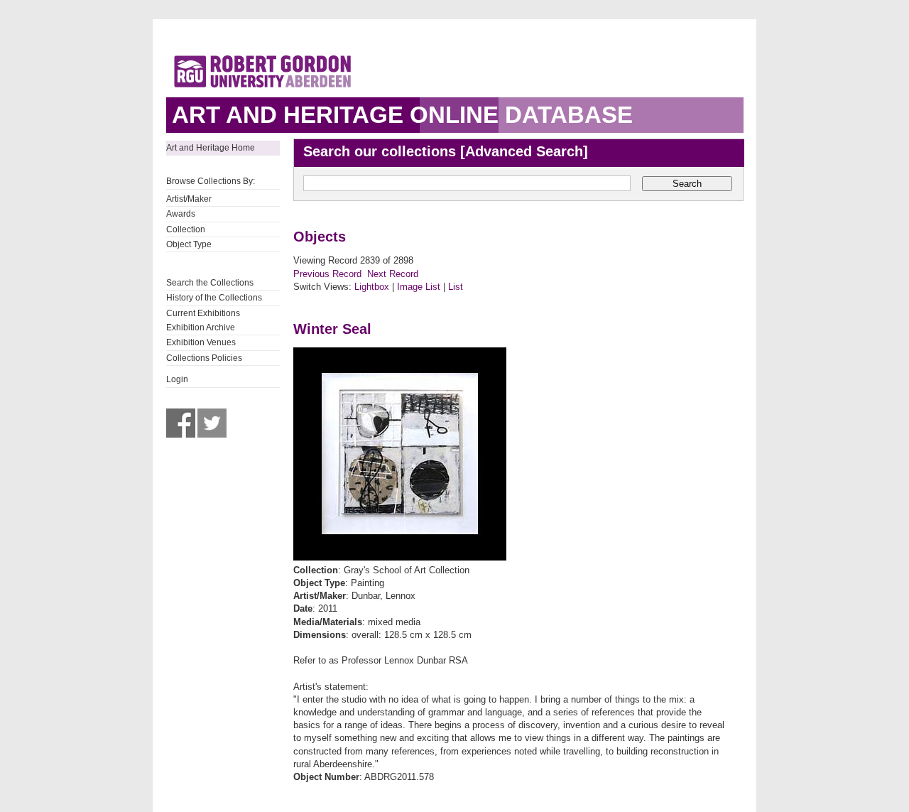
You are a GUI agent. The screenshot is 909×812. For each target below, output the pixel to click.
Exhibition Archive (200, 327)
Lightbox (371, 286)
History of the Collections (214, 298)
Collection (185, 229)
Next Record (392, 274)
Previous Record (327, 274)
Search (687, 183)
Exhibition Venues (201, 342)
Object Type (189, 244)
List (455, 286)
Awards (180, 214)
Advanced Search (524, 151)
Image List (418, 286)
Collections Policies (204, 358)
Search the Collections (210, 283)
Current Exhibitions (203, 313)
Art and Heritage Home (210, 148)
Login (177, 379)
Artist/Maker (189, 199)
